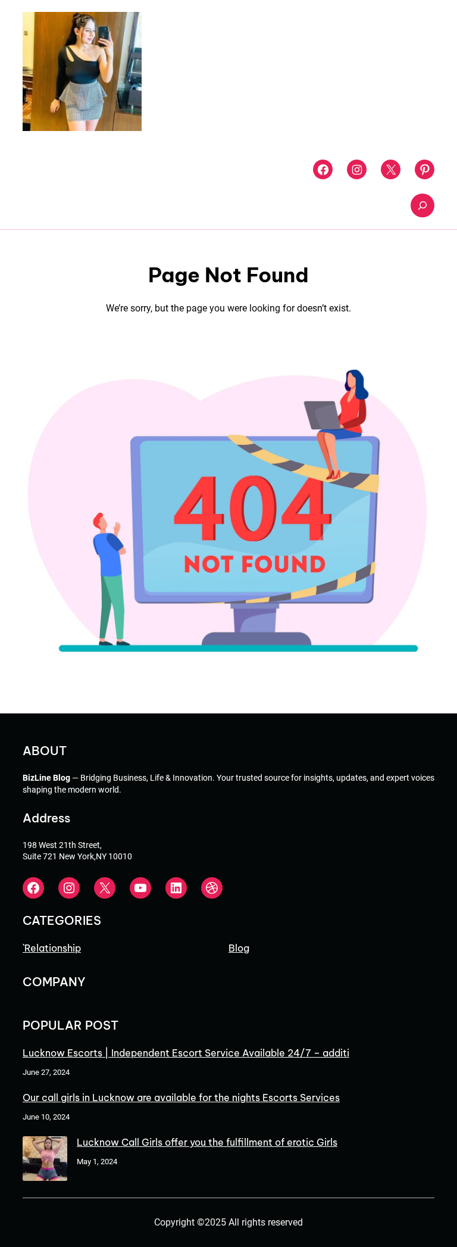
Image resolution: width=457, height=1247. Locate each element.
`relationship (52, 948)
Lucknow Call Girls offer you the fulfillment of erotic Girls (207, 1142)
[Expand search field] (422, 205)
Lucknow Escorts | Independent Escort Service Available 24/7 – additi (186, 1053)
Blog (238, 948)
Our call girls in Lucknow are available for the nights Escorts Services (181, 1097)
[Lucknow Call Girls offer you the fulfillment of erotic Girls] (45, 1159)
